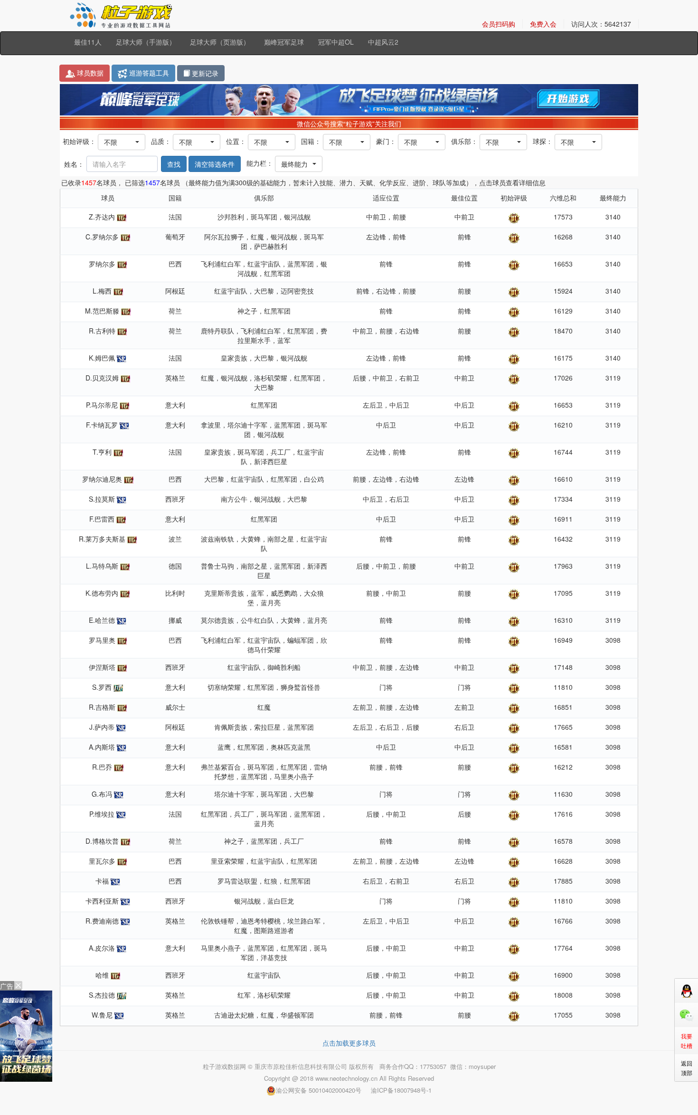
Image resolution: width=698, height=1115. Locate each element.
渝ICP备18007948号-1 (401, 1090)
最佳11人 (88, 42)
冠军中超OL (336, 42)
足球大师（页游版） (220, 42)
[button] (121, 142)
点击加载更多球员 (349, 1043)
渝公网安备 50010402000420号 (318, 1090)
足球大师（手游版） (146, 42)
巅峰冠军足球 (284, 42)
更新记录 (204, 73)
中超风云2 (383, 42)
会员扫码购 (498, 24)
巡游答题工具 (148, 72)
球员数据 (89, 72)
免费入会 (543, 24)
